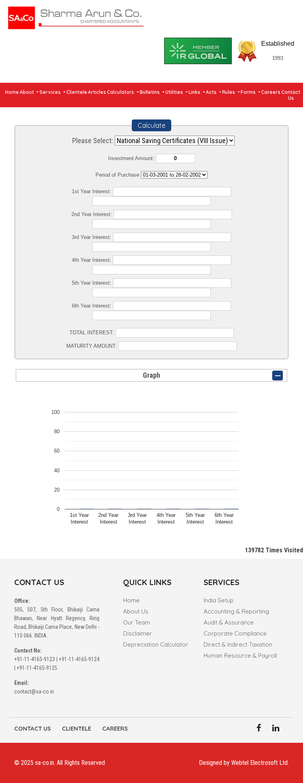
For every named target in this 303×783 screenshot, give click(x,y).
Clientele (76, 92)
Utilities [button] (174, 92)
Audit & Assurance (229, 622)
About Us (135, 611)
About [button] (27, 92)
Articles (97, 92)
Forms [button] (249, 92)
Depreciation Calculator (155, 644)
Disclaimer (137, 633)
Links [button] (195, 92)
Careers (271, 92)
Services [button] (50, 92)
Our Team (136, 622)
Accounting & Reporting (236, 611)
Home (12, 92)
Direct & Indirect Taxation (238, 644)
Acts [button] (212, 92)
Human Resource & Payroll (240, 655)
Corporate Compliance (235, 633)
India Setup (219, 600)
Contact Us (290, 95)
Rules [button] (229, 92)
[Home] (76, 16)
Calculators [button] (121, 92)
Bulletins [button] (150, 92)
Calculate (151, 125)
